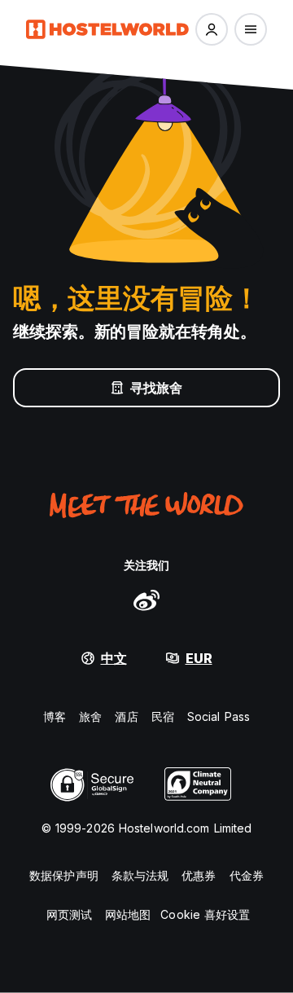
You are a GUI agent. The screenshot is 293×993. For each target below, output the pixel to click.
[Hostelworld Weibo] (146, 600)
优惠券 (198, 875)
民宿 (162, 716)
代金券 (247, 875)
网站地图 (128, 914)
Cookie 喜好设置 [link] (205, 914)
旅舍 (90, 716)
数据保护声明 (63, 875)
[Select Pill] (211, 29)
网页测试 (69, 914)
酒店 (126, 716)
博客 (54, 716)
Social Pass (218, 716)
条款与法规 (140, 875)
